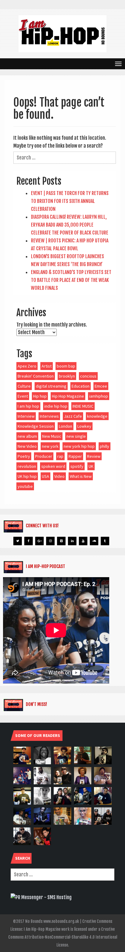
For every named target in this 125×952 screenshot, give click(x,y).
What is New (81, 476)
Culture (24, 386)
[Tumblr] (105, 541)
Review (93, 456)
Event (23, 396)
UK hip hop (27, 476)
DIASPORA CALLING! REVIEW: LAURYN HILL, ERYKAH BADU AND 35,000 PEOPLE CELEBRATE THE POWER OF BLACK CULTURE (69, 225)
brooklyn (67, 376)
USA (45, 476)
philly (104, 446)
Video (59, 476)
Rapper (75, 456)
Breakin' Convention (36, 376)
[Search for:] (64, 158)
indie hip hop (55, 406)
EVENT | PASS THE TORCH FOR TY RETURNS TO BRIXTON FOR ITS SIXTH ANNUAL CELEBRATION (70, 201)
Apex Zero (27, 366)
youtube (25, 486)
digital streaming (51, 386)
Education (81, 386)
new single (76, 436)
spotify (76, 466)
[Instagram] (50, 541)
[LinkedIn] (72, 541)
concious (88, 376)
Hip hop (40, 396)
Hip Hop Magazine (68, 396)
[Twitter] (17, 541)
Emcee (101, 386)
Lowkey (84, 426)
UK (91, 466)
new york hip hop (79, 446)
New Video (27, 446)
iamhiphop (98, 396)
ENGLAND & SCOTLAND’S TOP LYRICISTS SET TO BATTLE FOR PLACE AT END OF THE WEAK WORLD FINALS (71, 280)
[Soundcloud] (94, 541)
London (65, 426)
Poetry (24, 456)
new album (27, 436)
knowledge (97, 416)
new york (50, 446)
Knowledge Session (36, 426)
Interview (26, 416)
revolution (27, 466)
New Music (51, 436)
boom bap (66, 366)
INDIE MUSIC (83, 406)
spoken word (53, 466)
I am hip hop (28, 406)
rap (60, 456)
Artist (47, 366)
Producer (43, 456)
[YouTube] (83, 541)
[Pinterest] (61, 541)
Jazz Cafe (73, 416)
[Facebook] (28, 541)
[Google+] (39, 541)
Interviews (49, 416)
